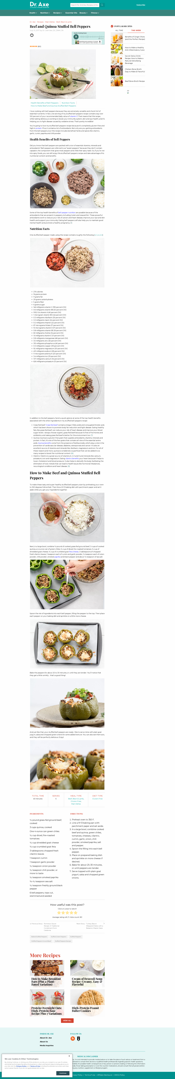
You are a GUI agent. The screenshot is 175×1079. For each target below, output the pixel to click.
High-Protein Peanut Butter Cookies (85, 1009)
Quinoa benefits (44, 443)
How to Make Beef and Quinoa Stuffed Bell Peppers (53, 106)
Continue (62, 1073)
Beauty (83, 13)
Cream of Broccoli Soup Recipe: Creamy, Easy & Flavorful (87, 981)
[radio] (59, 913)
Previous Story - (37, 924)
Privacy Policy (76, 1075)
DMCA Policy (119, 1075)
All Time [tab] (119, 30)
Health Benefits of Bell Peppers (44, 103)
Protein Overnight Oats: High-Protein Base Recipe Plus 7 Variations (46, 1010)
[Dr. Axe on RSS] (73, 1038)
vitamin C (73, 116)
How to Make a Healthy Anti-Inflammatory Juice (135, 49)
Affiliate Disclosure (104, 1075)
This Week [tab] (136, 30)
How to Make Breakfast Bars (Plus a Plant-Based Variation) (46, 981)
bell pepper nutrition (66, 213)
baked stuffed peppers (39, 936)
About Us (44, 1042)
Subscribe (141, 5)
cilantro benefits (72, 458)
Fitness (94, 13)
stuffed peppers (75, 936)
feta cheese (74, 552)
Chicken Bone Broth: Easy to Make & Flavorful (135, 70)
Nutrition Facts (68, 103)
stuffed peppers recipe (63, 941)
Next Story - (81, 924)
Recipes (56, 13)
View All (67, 1021)
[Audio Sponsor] (88, 42)
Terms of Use (90, 1075)
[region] (37, 1065)
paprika (57, 557)
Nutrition (44, 13)
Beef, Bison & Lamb (76, 799)
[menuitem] (33, 13)
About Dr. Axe (46, 1038)
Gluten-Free (76, 801)
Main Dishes (76, 804)
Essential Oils (71, 13)
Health (32, 13)
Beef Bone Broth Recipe (135, 81)
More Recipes (45, 955)
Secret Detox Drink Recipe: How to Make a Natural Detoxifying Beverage (134, 59)
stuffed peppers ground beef (41, 941)
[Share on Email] (32, 35)
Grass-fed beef (52, 425)
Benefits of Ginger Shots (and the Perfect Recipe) (135, 38)
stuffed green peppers (58, 936)
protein (39, 128)
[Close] (69, 1056)
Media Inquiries (46, 1045)
